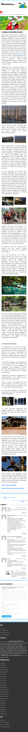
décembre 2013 (3, 691)
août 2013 (2, 700)
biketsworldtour (16, 641)
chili (12, 646)
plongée (17, 652)
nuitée (23, 650)
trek (20, 655)
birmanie (2, 643)
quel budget (18, 653)
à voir (6, 657)
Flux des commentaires (5, 632)
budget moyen (14, 644)
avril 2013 (2, 709)
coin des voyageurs (18, 646)
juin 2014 (2, 678)
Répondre (24, 512)
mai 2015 (2, 663)
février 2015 (2, 667)
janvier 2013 (2, 714)
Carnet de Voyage (8, 14)
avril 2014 (2, 683)
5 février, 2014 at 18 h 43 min (21, 538)
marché (7, 650)
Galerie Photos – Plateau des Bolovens (9, 497)
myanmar (18, 650)
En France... (5, 12)
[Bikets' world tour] (14, 4)
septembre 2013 (3, 698)
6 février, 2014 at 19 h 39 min (21, 558)
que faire (12, 653)
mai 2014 (2, 680)
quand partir (6, 653)
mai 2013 (2, 707)
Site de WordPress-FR (4, 635)
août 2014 (2, 674)
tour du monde (12, 655)
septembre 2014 (3, 672)
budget (8, 645)
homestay (8, 649)
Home (2, 14)
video (27, 655)
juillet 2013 (2, 703)
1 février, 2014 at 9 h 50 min (21, 507)
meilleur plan (12, 650)
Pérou (1, 653)
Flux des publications (4, 630)
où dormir (3, 652)
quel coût (23, 653)
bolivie (6, 643)
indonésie (14, 649)
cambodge (8, 646)
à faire (2, 657)
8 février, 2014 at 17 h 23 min (21, 570)
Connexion (2, 628)
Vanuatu (23, 655)
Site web (3, 611)
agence (1, 641)
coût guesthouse (9, 647)
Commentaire (5, 589)
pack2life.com (18, 53)
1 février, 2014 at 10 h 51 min (21, 515)
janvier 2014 (2, 689)
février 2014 (2, 687)
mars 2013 (2, 711)
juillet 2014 (2, 676)
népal (26, 650)
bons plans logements (13, 643)
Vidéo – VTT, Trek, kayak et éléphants (19, 500)
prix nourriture (23, 652)
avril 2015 (2, 665)
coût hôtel (16, 647)
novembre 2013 (3, 694)
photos (12, 652)
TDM (2, 655)
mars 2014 (2, 685)
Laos (18, 649)
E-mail (3, 606)
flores (5, 649)
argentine (5, 641)
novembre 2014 (3, 669)
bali (8, 641)
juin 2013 (2, 705)
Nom (3, 602)
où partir (8, 652)
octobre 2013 (3, 696)
